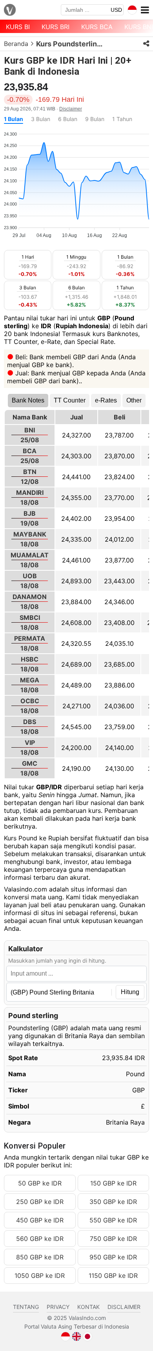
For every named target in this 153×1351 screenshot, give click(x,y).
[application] (76, 181)
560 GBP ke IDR (40, 1239)
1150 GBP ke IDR (113, 1275)
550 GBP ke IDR (113, 1220)
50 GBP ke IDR (40, 1183)
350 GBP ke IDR (113, 1202)
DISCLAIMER (123, 1306)
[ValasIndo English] (76, 1336)
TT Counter (70, 400)
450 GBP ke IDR (40, 1220)
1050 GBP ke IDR (40, 1275)
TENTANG (26, 1306)
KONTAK (88, 1306)
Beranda (16, 44)
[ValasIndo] (10, 10)
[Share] (146, 43)
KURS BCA (97, 27)
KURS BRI (55, 27)
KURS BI (18, 27)
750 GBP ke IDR (113, 1239)
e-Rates (106, 400)
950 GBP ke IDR (113, 1257)
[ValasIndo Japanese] (87, 1336)
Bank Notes (28, 400)
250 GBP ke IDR (40, 1202)
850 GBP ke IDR (40, 1257)
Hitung (130, 992)
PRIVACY (58, 1306)
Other (134, 400)
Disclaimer (70, 109)
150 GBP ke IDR (113, 1183)
